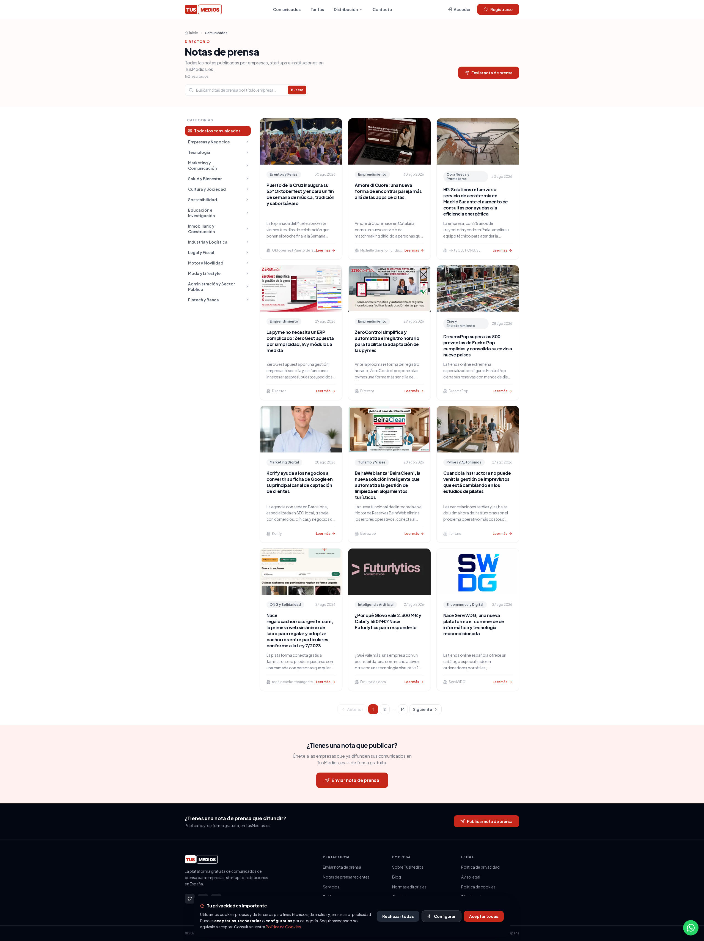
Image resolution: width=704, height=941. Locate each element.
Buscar (297, 90)
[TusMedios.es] (203, 9)
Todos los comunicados (217, 130)
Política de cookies (478, 886)
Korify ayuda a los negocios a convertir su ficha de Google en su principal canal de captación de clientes (299, 482)
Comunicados (287, 9)
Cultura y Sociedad (207, 189)
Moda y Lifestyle (204, 273)
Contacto (382, 9)
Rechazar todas (398, 916)
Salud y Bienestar (205, 178)
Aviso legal (470, 876)
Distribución (346, 9)
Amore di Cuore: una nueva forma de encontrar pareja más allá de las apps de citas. (388, 191)
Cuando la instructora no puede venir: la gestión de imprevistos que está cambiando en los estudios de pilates (477, 482)
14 (403, 709)
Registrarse (501, 9)
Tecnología (199, 152)
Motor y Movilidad (205, 262)
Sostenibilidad (202, 199)
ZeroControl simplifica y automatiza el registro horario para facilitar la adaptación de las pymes (387, 341)
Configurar (445, 916)
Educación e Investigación (201, 213)
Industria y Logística (207, 241)
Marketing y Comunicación (202, 165)
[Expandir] (247, 141)
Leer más (323, 250)
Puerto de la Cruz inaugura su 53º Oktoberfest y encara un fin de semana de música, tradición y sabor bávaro (300, 194)
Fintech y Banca (203, 299)
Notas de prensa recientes (346, 876)
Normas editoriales (409, 886)
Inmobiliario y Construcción (201, 228)
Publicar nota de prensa (490, 821)
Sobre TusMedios (408, 866)
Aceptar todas (483, 916)
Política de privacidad (480, 866)
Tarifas (317, 9)
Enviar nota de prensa (492, 72)
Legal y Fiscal (201, 252)
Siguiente (422, 709)
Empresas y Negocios (209, 141)
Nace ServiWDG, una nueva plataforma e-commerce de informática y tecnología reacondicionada (473, 624)
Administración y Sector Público (211, 286)
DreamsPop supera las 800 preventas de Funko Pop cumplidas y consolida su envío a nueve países (477, 346)
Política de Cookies (283, 926)
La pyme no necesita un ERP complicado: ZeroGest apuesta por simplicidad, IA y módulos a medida (300, 341)
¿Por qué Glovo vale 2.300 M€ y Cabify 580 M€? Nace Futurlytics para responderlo (388, 621)
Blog (396, 876)
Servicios (331, 886)
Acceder (462, 9)
